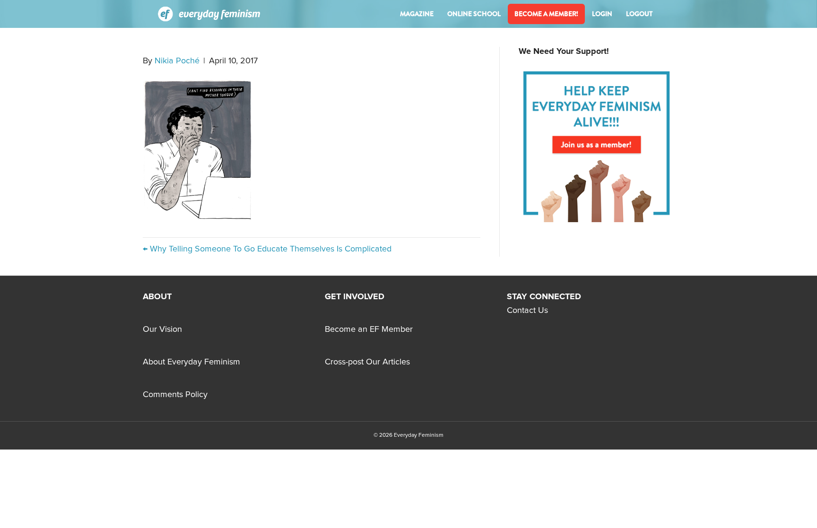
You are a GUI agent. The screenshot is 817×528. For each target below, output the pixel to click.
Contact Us (527, 310)
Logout (639, 13)
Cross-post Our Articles (367, 362)
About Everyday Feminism (191, 362)
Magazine (417, 13)
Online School (474, 13)
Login (602, 13)
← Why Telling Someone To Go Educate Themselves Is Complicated (267, 249)
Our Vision (162, 329)
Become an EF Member (369, 329)
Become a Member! (546, 13)
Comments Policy (175, 394)
